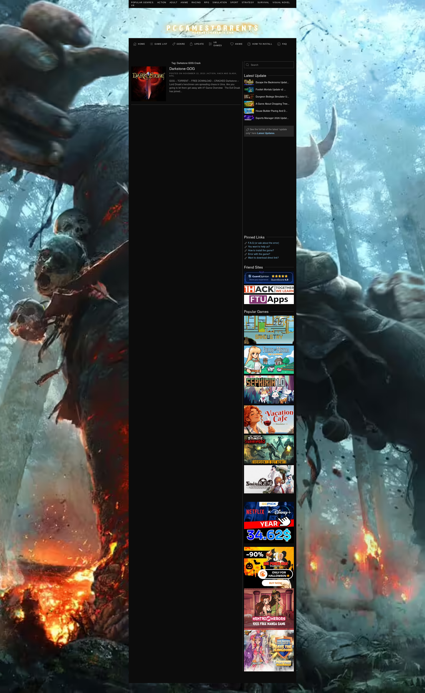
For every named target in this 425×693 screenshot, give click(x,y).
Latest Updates (265, 133)
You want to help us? (259, 246)
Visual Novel (281, 2)
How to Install (262, 44)
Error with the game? (259, 254)
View (269, 329)
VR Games (217, 44)
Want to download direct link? (263, 257)
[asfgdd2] (269, 608)
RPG (206, 2)
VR (132, 5)
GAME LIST (161, 44)
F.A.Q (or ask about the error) (263, 242)
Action (161, 2)
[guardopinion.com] (269, 277)
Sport (234, 2)
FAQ (284, 44)
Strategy (248, 2)
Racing (196, 2)
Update (199, 44)
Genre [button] (181, 44)
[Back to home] (212, 23)
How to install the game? (261, 250)
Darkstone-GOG (182, 68)
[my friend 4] (269, 299)
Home (141, 44)
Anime (184, 2)
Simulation (219, 2)
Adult (173, 2)
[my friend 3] (269, 288)
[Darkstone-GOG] (148, 83)
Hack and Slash (226, 73)
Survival (263, 2)
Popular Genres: (142, 2)
